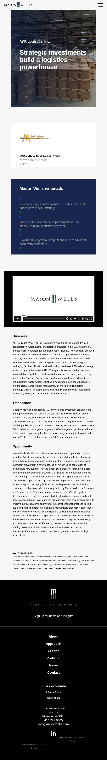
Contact (53, 672)
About (53, 636)
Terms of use (53, 698)
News (53, 665)
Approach (53, 644)
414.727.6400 (53, 720)
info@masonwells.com (53, 724)
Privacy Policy (53, 692)
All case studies (26, 553)
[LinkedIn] (53, 733)
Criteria (53, 651)
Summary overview (56, 686)
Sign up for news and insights (53, 616)
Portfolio (53, 658)
